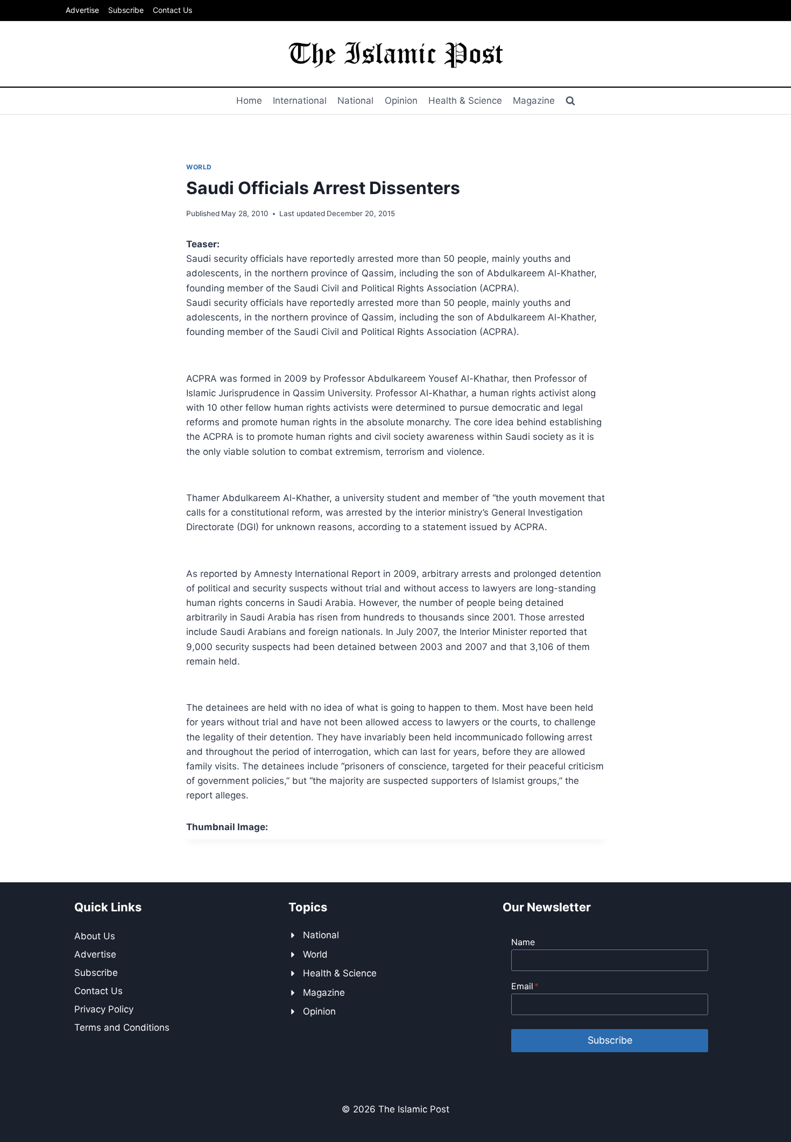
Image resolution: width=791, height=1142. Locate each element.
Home (249, 100)
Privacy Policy (103, 1009)
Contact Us (172, 10)
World (199, 167)
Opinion (401, 100)
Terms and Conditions (122, 1027)
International (300, 100)
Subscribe (126, 10)
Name (523, 942)
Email (525, 986)
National (355, 100)
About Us (94, 936)
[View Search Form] (570, 101)
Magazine (534, 100)
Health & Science (465, 100)
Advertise (82, 10)
